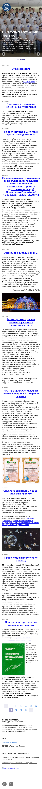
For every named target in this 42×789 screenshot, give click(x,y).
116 (36, 706)
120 (26, 710)
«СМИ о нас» (29, 81)
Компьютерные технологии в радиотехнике (19, 763)
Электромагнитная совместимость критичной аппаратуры (20, 758)
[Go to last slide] (3, 54)
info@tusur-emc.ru (9, 743)
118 (16, 710)
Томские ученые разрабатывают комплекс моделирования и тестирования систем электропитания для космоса (20, 521)
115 (31, 706)
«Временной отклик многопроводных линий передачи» (18, 639)
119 (21, 710)
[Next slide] (38, 54)
